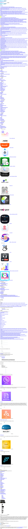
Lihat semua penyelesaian (3, 127)
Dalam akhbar (2, 475)
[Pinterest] (2, 513)
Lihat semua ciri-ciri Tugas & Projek (4, 24)
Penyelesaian (1, 482)
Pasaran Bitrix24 (4, 309)
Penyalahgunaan (4, 498)
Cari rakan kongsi (2, 492)
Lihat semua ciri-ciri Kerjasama (3, 35)
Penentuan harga (2, 68)
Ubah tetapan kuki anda (19, 527)
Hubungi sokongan (2, 478)
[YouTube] (3, 507)
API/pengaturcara (2, 490)
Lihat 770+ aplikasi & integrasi (3, 280)
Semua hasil (1, 353)
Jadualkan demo (2, 479)
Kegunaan (1, 484)
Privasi (2, 496)
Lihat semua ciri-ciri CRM (3, 15)
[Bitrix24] (3, 1)
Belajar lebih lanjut (2, 471)
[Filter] (0, 311)
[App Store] (2, 501)
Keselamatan (3, 497)
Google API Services (2, 491)
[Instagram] (2, 509)
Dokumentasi (1, 487)
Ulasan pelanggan (2, 483)
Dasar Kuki (8, 525)
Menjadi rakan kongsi (2, 493)
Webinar (1, 477)
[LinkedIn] (2, 511)
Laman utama (3, 357)
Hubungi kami (2, 474)
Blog (0, 481)
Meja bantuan (1, 476)
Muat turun (1, 486)
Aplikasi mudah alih (2, 489)
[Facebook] (2, 505)
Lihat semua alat (2, 67)
